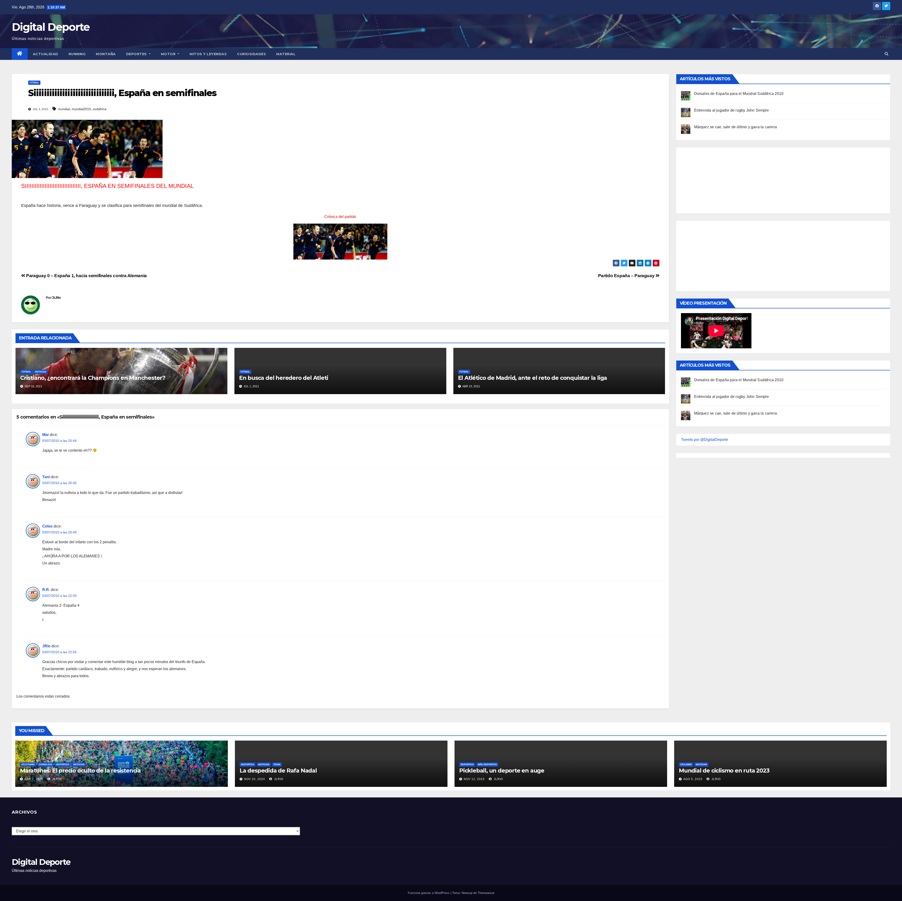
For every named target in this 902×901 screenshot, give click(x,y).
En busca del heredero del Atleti (283, 377)
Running (77, 54)
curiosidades (251, 54)
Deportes (137, 54)
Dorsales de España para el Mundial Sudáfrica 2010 (739, 94)
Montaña (106, 54)
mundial (64, 109)
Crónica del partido (340, 217)
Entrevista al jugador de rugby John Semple (731, 110)
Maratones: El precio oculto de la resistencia (80, 770)
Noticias (40, 371)
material (285, 54)
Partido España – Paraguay (627, 275)
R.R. (46, 590)
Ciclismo (686, 764)
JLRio (56, 297)
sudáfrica (99, 109)
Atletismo (28, 764)
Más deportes (487, 764)
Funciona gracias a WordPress (429, 893)
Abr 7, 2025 (33, 779)
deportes (62, 764)
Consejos (45, 764)
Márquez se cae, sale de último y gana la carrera (735, 127)
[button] (886, 54)
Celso (47, 526)
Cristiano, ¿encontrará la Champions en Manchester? (92, 377)
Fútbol (34, 82)
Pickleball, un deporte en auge (501, 770)
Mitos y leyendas (208, 54)
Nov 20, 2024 (254, 779)
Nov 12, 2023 (474, 779)
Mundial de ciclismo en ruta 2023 (724, 770)
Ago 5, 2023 (692, 779)
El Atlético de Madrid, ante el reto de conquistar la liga (532, 377)
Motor (169, 54)
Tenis (276, 764)
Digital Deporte (51, 26)
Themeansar (486, 893)
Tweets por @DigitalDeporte (704, 440)
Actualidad (45, 54)
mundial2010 (81, 109)
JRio (46, 646)
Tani (46, 477)
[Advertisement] (716, 179)
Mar (45, 435)
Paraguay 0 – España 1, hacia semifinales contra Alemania (86, 275)
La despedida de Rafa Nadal (278, 770)
